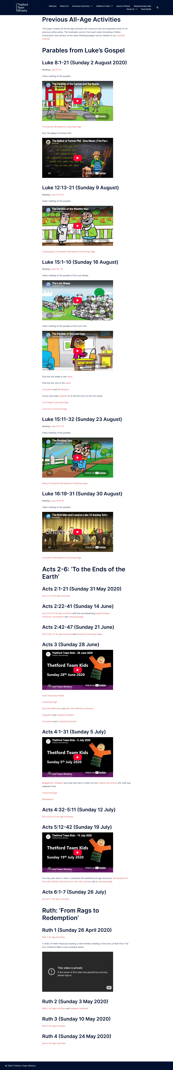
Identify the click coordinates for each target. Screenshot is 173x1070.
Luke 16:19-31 (57, 500)
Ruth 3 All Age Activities (53, 1026)
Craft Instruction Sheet (53, 695)
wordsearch (58, 616)
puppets (63, 396)
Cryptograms (48, 251)
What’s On (64, 6)
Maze (44, 483)
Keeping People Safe (142, 6)
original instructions (107, 783)
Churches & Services (81, 6)
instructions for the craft (71, 881)
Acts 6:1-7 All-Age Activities (55, 899)
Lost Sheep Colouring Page (55, 402)
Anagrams (47, 715)
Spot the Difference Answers (79, 708)
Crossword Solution (66, 721)
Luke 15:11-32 (57, 426)
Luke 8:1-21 (56, 69)
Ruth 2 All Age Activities (53, 1008)
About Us (130, 9)
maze (69, 376)
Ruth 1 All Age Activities (53, 937)
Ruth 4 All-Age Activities (54, 1043)
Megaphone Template (52, 783)
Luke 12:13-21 (57, 194)
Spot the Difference (51, 708)
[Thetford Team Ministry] (22, 7)
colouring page (76, 616)
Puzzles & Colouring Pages (89, 634)
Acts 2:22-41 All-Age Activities (57, 613)
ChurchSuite (146, 9)
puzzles (87, 881)
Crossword (47, 126)
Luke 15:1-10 (57, 269)
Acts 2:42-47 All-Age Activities (57, 634)
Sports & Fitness (123, 6)
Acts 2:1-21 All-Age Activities (56, 596)
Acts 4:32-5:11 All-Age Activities (57, 816)
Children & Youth (103, 6)
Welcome (52, 6)
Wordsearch (59, 126)
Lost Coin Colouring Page (54, 409)
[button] (158, 8)
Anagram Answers (65, 715)
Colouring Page (73, 126)
